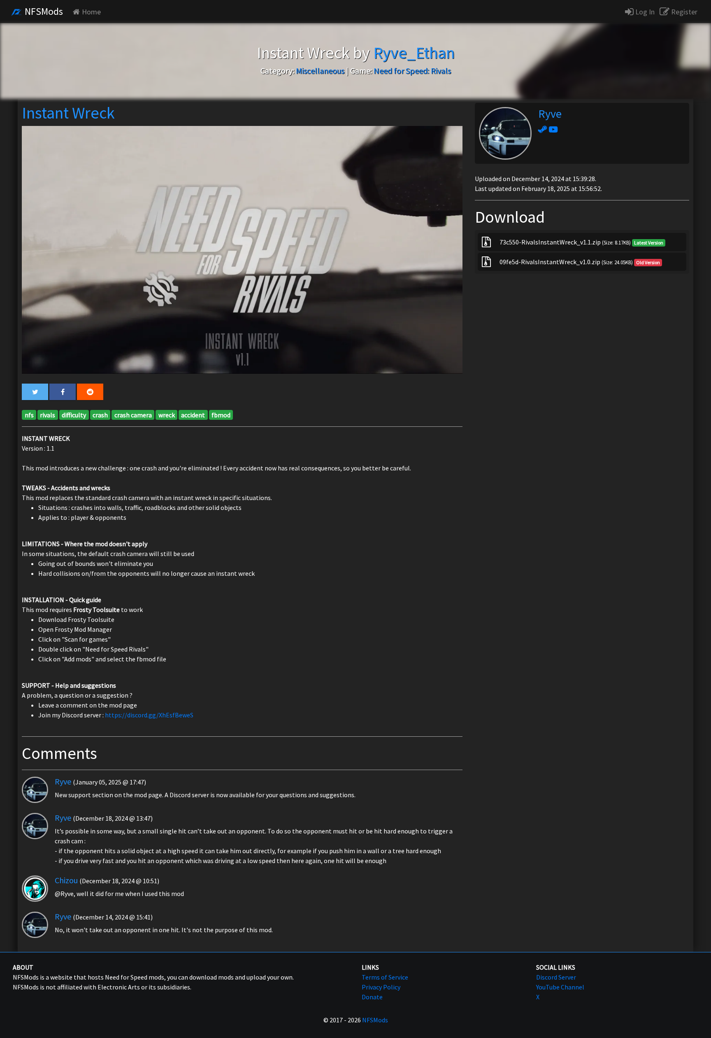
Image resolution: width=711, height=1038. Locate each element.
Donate (372, 997)
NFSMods (43, 11)
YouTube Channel (560, 987)
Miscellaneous (320, 70)
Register (683, 11)
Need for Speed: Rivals (412, 70)
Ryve (63, 781)
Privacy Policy (381, 987)
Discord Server (556, 977)
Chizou (66, 880)
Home (91, 11)
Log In (644, 11)
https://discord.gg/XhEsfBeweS (149, 715)
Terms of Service (385, 977)
